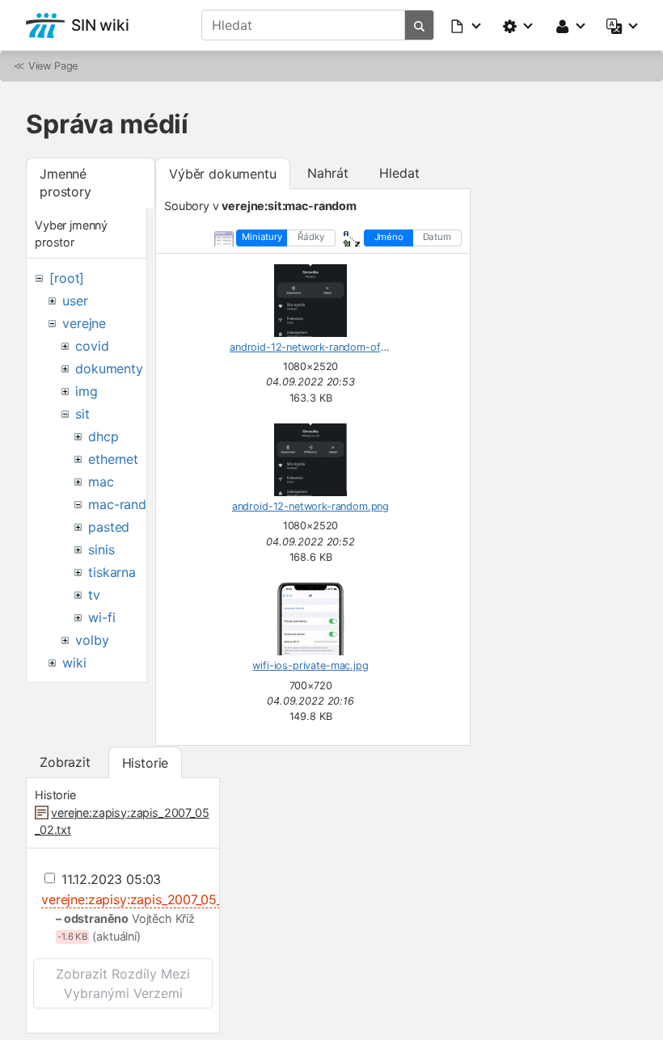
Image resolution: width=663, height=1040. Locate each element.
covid (91, 346)
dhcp (103, 436)
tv (94, 595)
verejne (84, 323)
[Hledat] (419, 25)
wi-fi (101, 617)
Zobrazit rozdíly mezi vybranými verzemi (123, 983)
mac (101, 482)
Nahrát (327, 173)
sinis (101, 549)
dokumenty (109, 368)
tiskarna (112, 572)
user (74, 301)
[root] (66, 278)
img (86, 391)
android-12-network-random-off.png (317, 347)
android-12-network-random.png (310, 506)
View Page (53, 66)
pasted (108, 527)
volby (91, 640)
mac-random (126, 504)
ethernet (113, 459)
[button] (467, 25)
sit (82, 414)
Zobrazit (65, 762)
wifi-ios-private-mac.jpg (310, 665)
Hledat (399, 173)
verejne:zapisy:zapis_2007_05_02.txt (148, 899)
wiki (74, 663)
